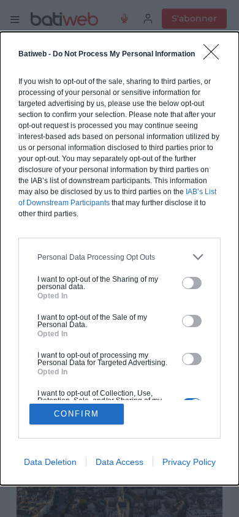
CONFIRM (76, 413)
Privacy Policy (189, 462)
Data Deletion (50, 462)
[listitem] (119, 257)
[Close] (215, 55)
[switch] (192, 283)
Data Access (119, 462)
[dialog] (119, 258)
